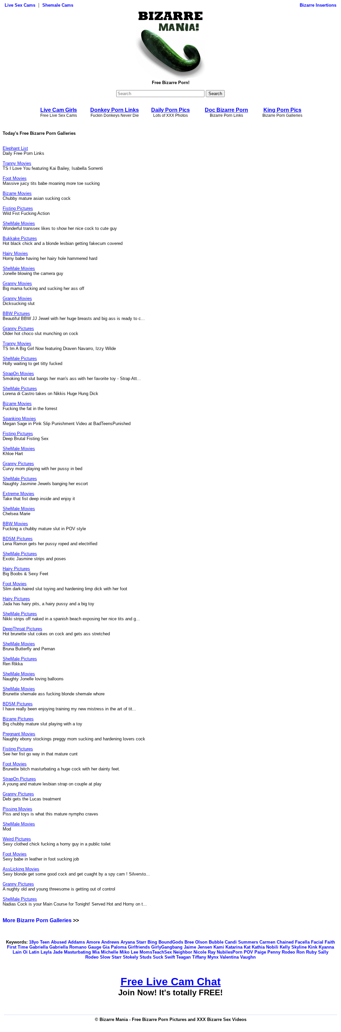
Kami (218, 947)
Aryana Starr (133, 942)
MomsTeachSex (156, 952)
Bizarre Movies (17, 193)
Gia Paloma (115, 947)
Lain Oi (20, 952)
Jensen (204, 947)
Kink (312, 947)
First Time (17, 947)
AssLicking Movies (21, 869)
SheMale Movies (19, 223)
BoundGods (171, 942)
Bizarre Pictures (18, 718)
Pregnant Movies (19, 733)
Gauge (94, 947)
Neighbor (182, 952)
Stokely (130, 957)
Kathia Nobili (265, 947)
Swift (170, 957)
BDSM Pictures (18, 538)
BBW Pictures (16, 313)
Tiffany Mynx (205, 957)
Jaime (190, 947)
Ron (300, 952)
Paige (260, 952)
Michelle (109, 952)
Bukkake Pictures (20, 238)
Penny (273, 952)
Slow (105, 957)
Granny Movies (17, 283)
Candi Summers (241, 942)
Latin (34, 952)
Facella (302, 942)
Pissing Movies (17, 808)
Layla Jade (52, 952)
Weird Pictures (17, 838)
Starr (117, 957)
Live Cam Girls (58, 110)
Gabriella (38, 947)
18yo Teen (39, 942)
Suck (158, 957)
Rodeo (288, 952)
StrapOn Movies (18, 373)
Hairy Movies (15, 253)
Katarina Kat (237, 947)
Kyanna (326, 947)
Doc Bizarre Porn (226, 110)
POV (248, 952)
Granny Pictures (18, 328)
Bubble (216, 942)
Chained (285, 942)
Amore (93, 942)
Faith (330, 942)
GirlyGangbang (166, 947)
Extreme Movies (18, 493)
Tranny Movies (17, 163)
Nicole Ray (204, 952)
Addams (76, 942)
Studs (146, 957)
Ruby (311, 952)
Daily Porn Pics (170, 110)
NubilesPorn (229, 952)
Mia (96, 952)
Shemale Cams (57, 5)
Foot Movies (15, 178)
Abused (59, 942)
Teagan (183, 957)
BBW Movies (15, 523)
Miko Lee (129, 952)
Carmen (267, 942)
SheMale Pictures (20, 358)
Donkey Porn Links (114, 110)
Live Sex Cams (20, 5)
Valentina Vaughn (238, 957)
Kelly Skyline (293, 947)
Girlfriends (139, 947)
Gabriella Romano (68, 947)
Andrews (110, 942)
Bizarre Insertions (318, 5)
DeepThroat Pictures (22, 628)
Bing (152, 942)
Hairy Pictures (16, 568)
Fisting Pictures (18, 208)
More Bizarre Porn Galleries (37, 920)
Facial (317, 942)
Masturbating (77, 952)
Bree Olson (195, 942)
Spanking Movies (19, 418)
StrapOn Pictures (19, 778)
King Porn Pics (282, 110)
